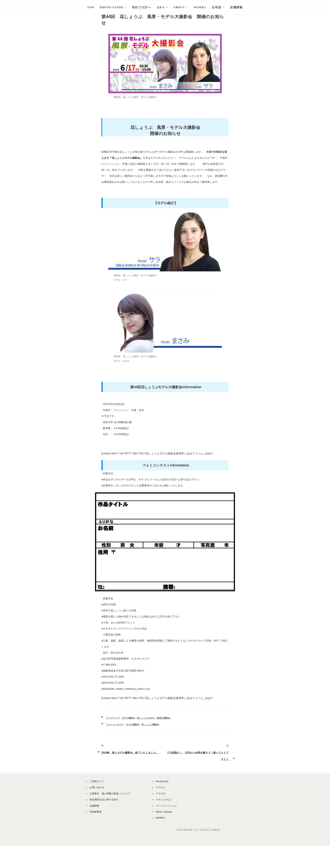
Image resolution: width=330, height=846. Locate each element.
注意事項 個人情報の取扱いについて (110, 793)
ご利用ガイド (97, 781)
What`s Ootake (164, 811)
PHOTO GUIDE (111, 7)
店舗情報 (236, 7)
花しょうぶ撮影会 (150, 724)
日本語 (216, 7)
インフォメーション (166, 805)
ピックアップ (113, 718)
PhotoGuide (162, 781)
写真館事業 (96, 811)
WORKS (200, 7)
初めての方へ (141, 7)
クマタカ (160, 793)
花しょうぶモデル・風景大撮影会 (153, 718)
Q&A (160, 7)
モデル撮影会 (128, 718)
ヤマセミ (160, 787)
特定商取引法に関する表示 (104, 799)
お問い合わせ (97, 787)
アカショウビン (164, 799)
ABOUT (179, 7)
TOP (90, 7)
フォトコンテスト (115, 724)
